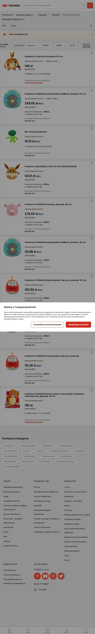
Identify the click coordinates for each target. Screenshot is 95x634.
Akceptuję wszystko (78, 324)
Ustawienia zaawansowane (47, 324)
